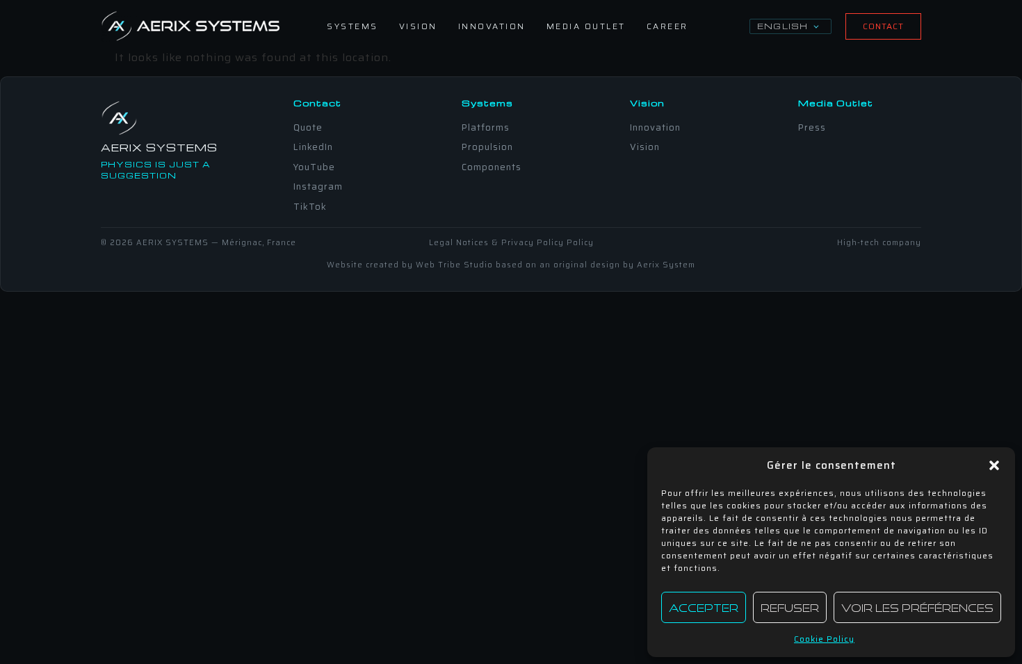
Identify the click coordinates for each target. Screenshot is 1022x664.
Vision (418, 26)
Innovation (492, 26)
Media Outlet (586, 26)
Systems (352, 26)
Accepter (703, 607)
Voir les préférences (917, 607)
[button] (994, 465)
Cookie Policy (824, 638)
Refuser (790, 607)
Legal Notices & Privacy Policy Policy (511, 243)
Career (667, 26)
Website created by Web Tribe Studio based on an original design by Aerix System (511, 265)
